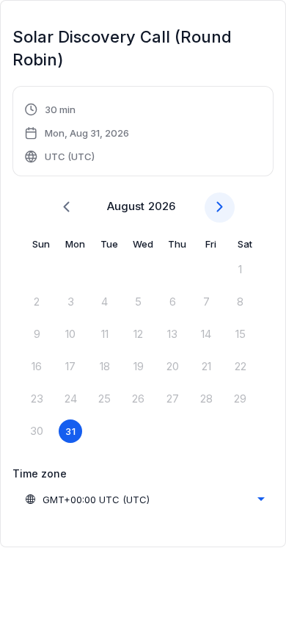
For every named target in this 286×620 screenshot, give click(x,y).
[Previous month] (66, 207)
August (125, 206)
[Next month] (220, 207)
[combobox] (144, 499)
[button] (77, 133)
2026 (161, 206)
